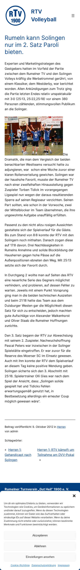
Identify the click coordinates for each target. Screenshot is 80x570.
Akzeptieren (40, 535)
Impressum (64, 565)
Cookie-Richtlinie (20, 565)
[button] (74, 496)
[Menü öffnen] (73, 15)
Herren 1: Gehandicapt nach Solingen (18, 455)
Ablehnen (40, 546)
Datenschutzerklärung (44, 565)
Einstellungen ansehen (40, 556)
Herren (61, 426)
